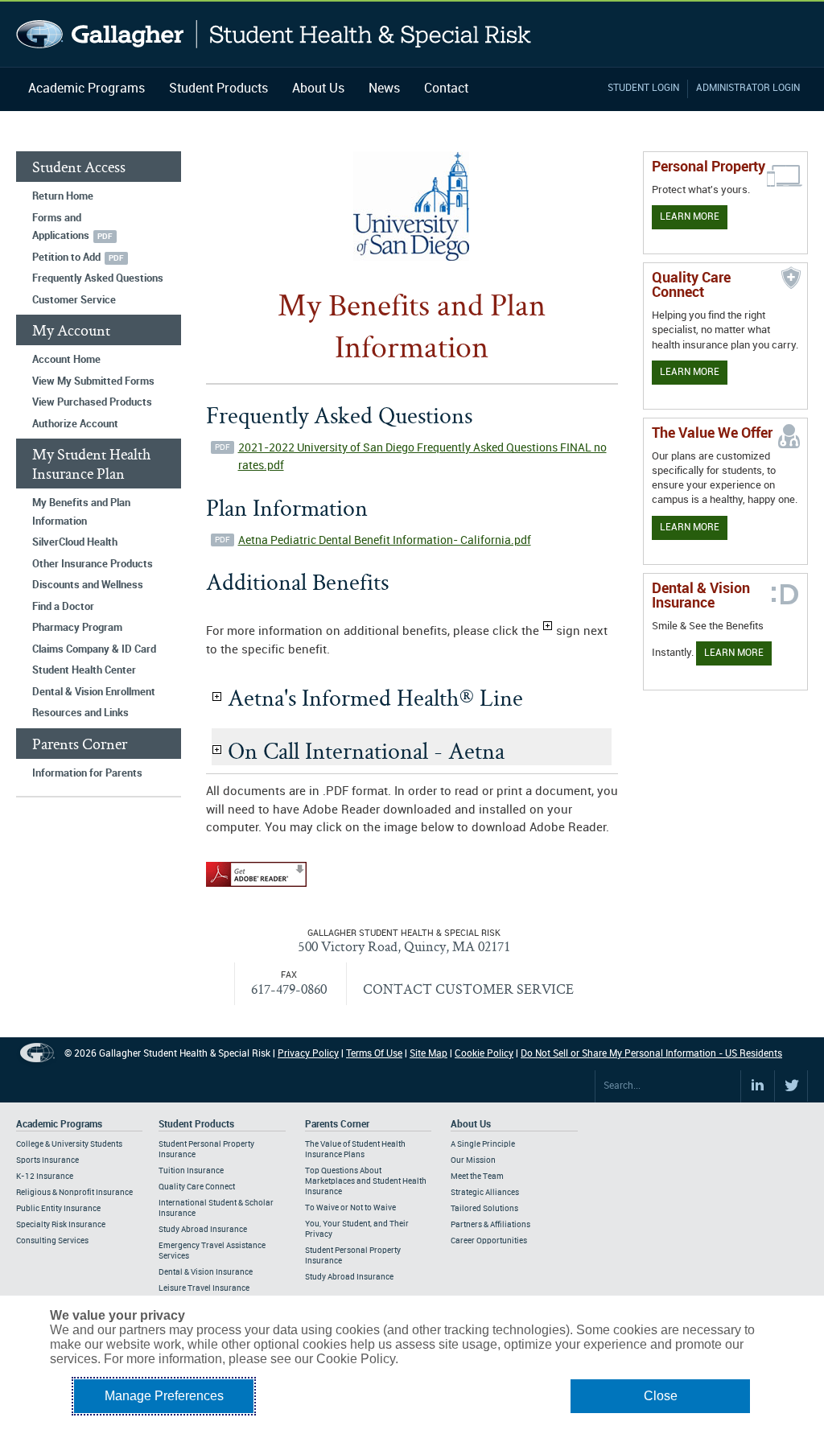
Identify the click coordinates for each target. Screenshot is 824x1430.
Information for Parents (87, 773)
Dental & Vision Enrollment (93, 692)
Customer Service (74, 300)
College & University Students (69, 1144)
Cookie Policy (484, 1054)
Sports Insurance (47, 1160)
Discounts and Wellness (87, 585)
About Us (318, 89)
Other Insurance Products (92, 564)
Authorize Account (75, 424)
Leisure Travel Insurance (204, 1288)
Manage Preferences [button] (164, 1396)
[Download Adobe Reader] (256, 887)
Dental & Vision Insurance (206, 1272)
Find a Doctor (63, 606)
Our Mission (473, 1160)
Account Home (66, 359)
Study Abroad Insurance (203, 1230)
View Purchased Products (92, 402)
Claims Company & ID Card (94, 649)
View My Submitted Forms (93, 381)
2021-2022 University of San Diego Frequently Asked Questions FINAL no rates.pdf (422, 457)
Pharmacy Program (77, 627)
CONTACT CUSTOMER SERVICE (468, 988)
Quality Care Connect (197, 1187)
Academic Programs (86, 89)
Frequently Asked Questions (97, 278)
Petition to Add (66, 257)
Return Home (62, 196)
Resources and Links (80, 713)
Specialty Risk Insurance (60, 1225)
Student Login (643, 88)
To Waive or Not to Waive (350, 1208)
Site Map (428, 1054)
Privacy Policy (308, 1054)
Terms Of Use (374, 1054)
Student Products (218, 89)
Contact (446, 89)
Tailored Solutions (484, 1209)
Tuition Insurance (191, 1171)
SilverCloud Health (74, 542)
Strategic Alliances (485, 1193)
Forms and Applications (60, 227)
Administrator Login (748, 88)
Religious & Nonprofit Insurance (74, 1193)
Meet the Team (477, 1176)
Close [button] (661, 1396)
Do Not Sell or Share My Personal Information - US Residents (651, 1054)
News (384, 89)
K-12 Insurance (44, 1176)
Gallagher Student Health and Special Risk (274, 34)
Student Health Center (84, 670)
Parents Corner (337, 1124)
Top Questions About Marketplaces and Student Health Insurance (365, 1181)
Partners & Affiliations (490, 1225)
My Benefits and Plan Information (81, 512)
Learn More (689, 217)
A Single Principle (483, 1144)
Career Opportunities (489, 1241)
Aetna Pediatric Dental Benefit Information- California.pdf (384, 540)
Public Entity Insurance (58, 1209)
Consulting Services (52, 1241)
